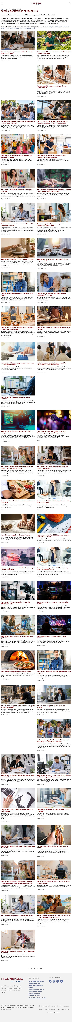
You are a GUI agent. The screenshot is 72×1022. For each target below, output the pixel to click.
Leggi (15, 58)
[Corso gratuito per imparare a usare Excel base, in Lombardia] (18, 385)
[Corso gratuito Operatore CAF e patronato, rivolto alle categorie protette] (54, 248)
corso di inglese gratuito (52, 26)
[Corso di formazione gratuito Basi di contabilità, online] (18, 904)
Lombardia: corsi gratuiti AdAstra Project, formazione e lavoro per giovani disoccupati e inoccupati (53, 740)
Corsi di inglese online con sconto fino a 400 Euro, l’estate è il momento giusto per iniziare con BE (53, 916)
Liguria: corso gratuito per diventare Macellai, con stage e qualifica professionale (18, 568)
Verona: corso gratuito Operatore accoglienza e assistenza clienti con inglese (51, 224)
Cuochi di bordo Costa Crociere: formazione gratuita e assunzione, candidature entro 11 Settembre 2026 (52, 122)
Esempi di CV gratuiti (34, 983)
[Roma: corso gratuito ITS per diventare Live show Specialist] (54, 625)
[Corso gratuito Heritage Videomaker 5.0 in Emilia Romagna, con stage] (18, 590)
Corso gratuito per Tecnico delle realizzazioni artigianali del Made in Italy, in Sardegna (17, 328)
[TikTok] (57, 981)
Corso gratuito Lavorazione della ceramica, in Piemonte (17, 259)
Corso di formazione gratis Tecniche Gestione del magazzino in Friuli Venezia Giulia (51, 156)
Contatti (47, 1006)
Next (41, 968)
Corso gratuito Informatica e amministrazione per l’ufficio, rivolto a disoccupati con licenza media (54, 776)
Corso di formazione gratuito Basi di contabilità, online (17, 916)
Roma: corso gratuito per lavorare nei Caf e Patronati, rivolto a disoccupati (16, 52)
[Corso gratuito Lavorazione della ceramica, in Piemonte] (18, 248)
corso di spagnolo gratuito (27, 28)
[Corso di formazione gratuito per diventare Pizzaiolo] (18, 660)
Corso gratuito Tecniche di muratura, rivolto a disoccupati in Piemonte (17, 952)
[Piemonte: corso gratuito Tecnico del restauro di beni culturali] (54, 834)
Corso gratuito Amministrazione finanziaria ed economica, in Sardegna (18, 847)
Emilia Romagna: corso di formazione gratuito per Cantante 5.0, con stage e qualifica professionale (51, 432)
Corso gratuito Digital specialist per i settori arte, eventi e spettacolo (17, 637)
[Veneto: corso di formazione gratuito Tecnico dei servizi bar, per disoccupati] (54, 870)
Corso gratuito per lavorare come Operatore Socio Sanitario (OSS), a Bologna (51, 294)
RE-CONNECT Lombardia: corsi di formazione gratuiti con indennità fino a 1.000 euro (18, 122)
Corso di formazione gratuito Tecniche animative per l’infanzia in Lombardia (16, 156)
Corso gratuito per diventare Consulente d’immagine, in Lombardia (17, 190)
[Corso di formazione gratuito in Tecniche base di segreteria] (54, 694)
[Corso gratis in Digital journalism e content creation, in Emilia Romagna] (18, 798)
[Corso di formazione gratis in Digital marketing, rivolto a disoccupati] (54, 798)
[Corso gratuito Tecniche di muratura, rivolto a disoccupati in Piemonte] (18, 939)
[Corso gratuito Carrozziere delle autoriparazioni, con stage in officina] (54, 660)
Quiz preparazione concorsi (36, 981)
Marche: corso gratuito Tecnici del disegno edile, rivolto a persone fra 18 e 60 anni (53, 535)
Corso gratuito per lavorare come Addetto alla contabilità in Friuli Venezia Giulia (17, 224)
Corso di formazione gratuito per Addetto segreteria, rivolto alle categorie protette (52, 568)
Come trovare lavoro (34, 995)
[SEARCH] (70, 3)
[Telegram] (61, 981)
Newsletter (66, 1006)
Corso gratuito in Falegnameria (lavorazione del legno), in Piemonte (53, 328)
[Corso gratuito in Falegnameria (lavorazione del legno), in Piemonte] (54, 316)
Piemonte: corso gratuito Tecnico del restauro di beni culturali (52, 847)
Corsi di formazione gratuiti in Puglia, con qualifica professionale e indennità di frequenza (51, 363)
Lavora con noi (65, 1009)
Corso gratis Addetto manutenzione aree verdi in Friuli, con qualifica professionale (54, 52)
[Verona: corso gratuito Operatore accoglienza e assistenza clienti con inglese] (54, 212)
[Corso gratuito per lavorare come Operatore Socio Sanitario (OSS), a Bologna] (54, 282)
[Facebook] (50, 981)
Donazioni (57, 1013)
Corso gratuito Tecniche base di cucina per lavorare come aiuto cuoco (18, 501)
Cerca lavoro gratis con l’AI (36, 989)
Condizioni (50, 1013)
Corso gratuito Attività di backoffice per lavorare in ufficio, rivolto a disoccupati (54, 501)
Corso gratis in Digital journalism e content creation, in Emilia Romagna (17, 810)
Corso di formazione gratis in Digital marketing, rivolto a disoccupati (53, 810)
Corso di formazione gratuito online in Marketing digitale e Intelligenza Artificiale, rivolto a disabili (54, 190)
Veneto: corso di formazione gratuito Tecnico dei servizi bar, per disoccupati (53, 882)
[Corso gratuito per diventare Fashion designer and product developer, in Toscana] (18, 764)
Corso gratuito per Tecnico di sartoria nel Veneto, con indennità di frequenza (52, 467)
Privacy (41, 1009)
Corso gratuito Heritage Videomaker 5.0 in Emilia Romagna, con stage (15, 603)
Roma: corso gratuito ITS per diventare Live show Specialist (51, 637)
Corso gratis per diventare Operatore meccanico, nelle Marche (17, 294)
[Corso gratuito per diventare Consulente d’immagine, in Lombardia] (18, 178)
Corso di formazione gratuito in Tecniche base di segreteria (51, 706)
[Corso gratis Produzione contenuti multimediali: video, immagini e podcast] (18, 420)
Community (47, 1009)
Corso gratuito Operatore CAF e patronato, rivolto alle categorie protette (52, 260)
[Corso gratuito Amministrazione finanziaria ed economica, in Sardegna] (18, 834)
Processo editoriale (56, 1006)
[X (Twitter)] (54, 981)
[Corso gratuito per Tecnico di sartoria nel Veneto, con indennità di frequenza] (54, 455)
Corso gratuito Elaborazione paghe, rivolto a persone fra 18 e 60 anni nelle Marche (17, 363)
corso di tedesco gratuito (12, 28)
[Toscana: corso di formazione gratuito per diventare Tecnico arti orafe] (54, 74)
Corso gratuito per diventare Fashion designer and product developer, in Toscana (18, 776)
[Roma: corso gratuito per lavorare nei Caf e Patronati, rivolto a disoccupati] (18, 40)
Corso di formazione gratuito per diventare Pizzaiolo (16, 671)
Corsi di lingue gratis (35, 993)
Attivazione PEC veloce (35, 991)
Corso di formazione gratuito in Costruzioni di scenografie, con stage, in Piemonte (18, 706)
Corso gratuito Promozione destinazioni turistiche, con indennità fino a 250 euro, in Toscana (17, 467)
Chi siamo (41, 1006)
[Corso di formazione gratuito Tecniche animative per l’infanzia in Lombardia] (18, 144)
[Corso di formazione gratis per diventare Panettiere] (18, 523)
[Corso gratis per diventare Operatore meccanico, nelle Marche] (18, 282)
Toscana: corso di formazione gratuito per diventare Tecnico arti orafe (52, 86)
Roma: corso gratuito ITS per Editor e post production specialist (52, 603)
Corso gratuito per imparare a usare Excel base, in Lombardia (15, 398)
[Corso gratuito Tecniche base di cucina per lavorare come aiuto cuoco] (18, 489)
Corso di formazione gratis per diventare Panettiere (16, 535)
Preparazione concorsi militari (37, 997)
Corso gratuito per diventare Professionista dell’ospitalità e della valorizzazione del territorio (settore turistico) (17, 882)
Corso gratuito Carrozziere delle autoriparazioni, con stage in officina (54, 672)
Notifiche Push (55, 1009)
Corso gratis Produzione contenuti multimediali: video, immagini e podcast (17, 432)
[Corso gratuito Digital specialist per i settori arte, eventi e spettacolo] (18, 625)
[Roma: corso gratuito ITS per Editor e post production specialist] (54, 590)
